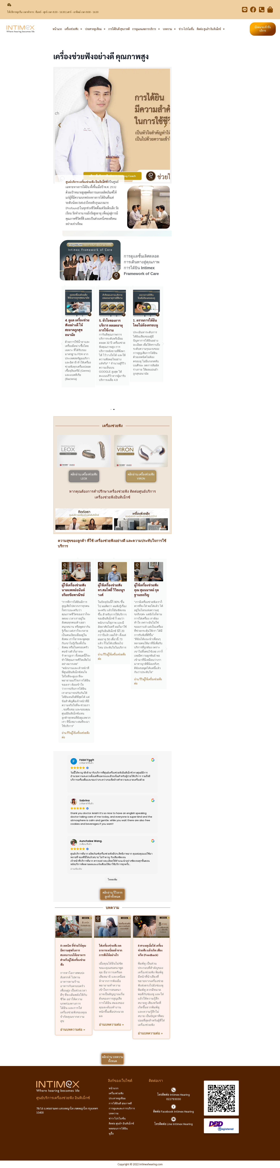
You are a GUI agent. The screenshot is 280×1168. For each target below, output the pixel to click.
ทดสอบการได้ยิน (118, 1128)
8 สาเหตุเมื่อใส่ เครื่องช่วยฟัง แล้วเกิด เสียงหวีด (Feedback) (150, 950)
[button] (60, 125)
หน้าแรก (57, 29)
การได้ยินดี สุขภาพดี (119, 29)
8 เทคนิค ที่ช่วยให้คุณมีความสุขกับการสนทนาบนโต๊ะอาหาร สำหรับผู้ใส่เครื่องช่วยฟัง (73, 955)
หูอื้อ (111, 1133)
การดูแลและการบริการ (144, 29)
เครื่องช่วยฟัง (71, 29)
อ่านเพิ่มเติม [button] (76, 869)
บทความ (167, 29)
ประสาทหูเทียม (93, 29)
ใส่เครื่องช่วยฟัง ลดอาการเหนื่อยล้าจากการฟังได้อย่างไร (110, 950)
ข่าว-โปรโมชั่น (186, 29)
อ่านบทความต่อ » (72, 1029)
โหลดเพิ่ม (112, 879)
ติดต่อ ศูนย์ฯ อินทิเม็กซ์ (209, 29)
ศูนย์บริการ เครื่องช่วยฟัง (80, 182)
